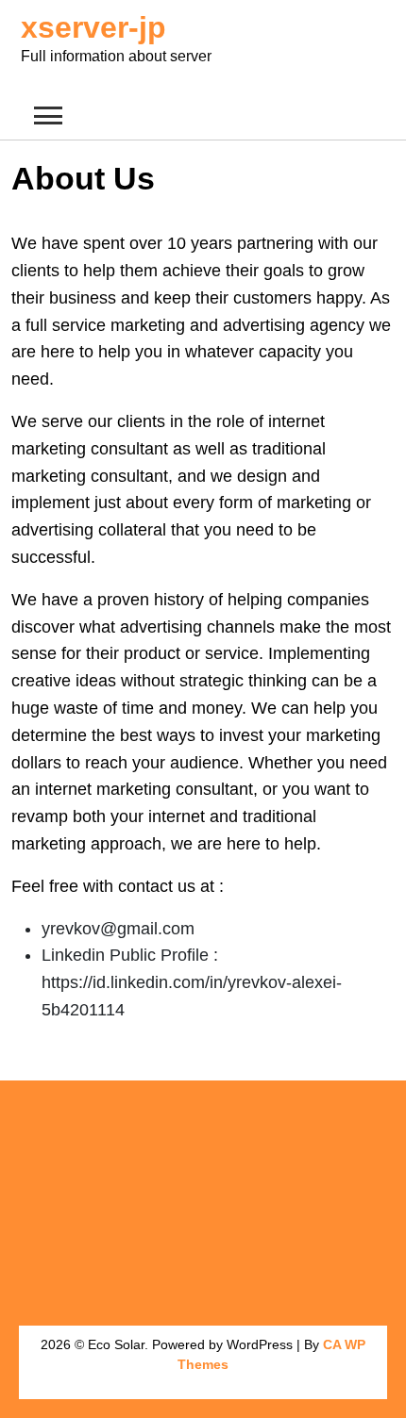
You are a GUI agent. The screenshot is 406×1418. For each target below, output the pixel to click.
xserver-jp (93, 27)
